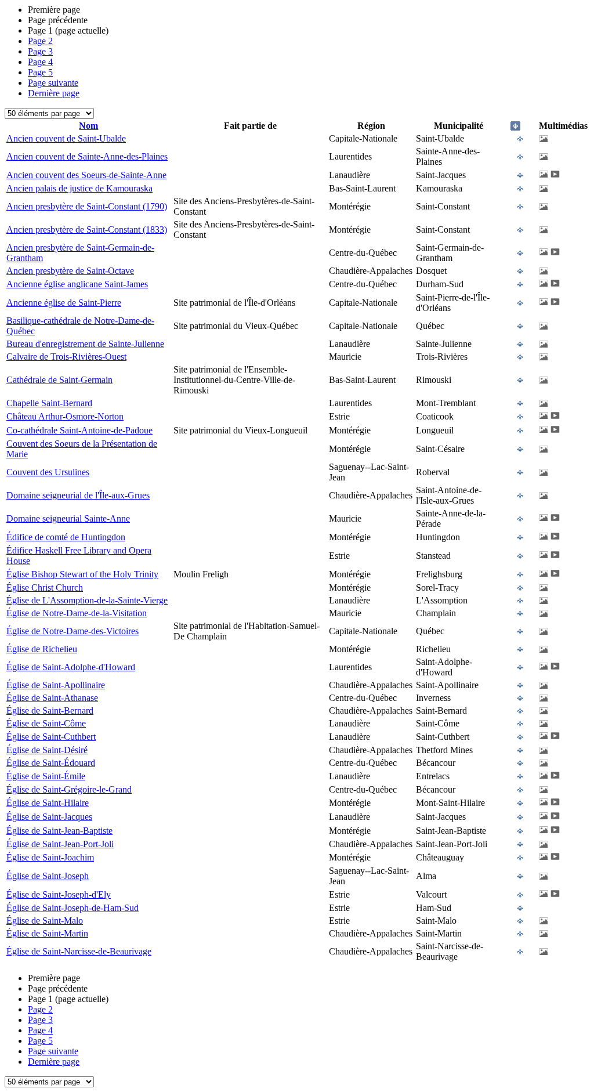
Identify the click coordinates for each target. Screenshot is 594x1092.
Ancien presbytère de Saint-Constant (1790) (86, 206)
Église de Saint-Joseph (47, 876)
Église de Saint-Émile (45, 776)
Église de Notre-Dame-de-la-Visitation (76, 613)
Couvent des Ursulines (47, 472)
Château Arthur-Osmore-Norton (65, 416)
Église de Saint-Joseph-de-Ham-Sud (72, 908)
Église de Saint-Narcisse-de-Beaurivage (78, 951)
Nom (88, 126)
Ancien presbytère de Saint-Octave (70, 271)
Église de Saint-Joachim (50, 857)
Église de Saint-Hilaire (47, 803)
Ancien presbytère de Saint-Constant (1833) (86, 229)
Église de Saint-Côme (46, 723)
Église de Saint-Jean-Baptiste (59, 831)
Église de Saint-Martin (47, 933)
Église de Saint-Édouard (50, 763)
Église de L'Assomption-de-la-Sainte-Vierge (87, 600)
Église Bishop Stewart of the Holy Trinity (82, 574)
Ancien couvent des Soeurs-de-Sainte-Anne (86, 175)
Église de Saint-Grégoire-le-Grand (69, 789)
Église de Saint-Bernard (49, 710)
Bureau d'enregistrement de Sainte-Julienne (85, 344)
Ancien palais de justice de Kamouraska (79, 188)
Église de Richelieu (41, 649)
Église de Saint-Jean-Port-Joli (60, 844)
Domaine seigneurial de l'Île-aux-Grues (78, 495)
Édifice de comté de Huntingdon (65, 537)
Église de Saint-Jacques (49, 817)
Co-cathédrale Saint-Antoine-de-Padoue (79, 430)
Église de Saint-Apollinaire (55, 685)
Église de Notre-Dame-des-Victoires (72, 631)
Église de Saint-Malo (44, 920)
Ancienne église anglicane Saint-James (77, 284)
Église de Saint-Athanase (52, 698)
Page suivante (53, 83)
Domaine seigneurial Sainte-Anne (68, 518)
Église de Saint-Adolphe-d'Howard (70, 667)
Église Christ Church (44, 587)
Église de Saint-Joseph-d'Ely (58, 894)
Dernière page (53, 93)
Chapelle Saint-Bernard (49, 403)
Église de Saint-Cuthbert (51, 737)
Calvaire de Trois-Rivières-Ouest (66, 356)
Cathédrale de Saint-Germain (59, 380)
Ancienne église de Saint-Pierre (63, 303)
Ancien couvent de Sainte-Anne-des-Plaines (87, 156)
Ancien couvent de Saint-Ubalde (66, 138)
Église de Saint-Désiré (47, 750)
